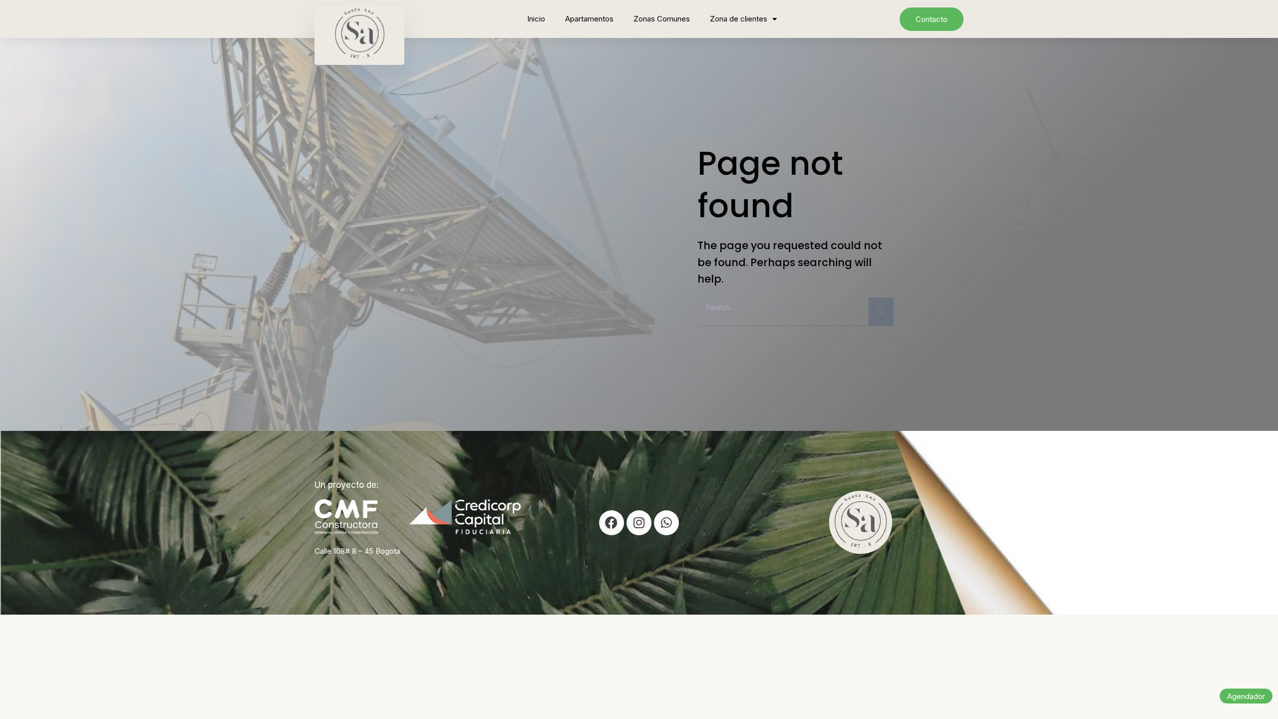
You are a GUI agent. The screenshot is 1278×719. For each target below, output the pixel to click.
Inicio (536, 18)
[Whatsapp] (666, 522)
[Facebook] (611, 522)
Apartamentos (589, 18)
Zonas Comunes (662, 18)
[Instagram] (639, 522)
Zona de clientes (738, 18)
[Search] (881, 312)
